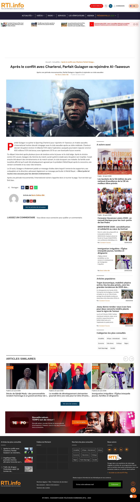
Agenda (90, 15)
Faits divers (110, 343)
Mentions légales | (42, 482)
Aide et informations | (52, 485)
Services (62, 15)
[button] (134, 24)
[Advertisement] (70, 43)
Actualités (27, 15)
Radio (50, 15)
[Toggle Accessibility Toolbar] (133, 490)
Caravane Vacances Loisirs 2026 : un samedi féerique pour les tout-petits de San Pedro (115, 220)
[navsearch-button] (106, 6)
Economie (101, 343)
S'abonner (114, 484)
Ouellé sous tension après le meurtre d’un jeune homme (46, 23)
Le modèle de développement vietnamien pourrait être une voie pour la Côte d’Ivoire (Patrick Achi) (25, 395)
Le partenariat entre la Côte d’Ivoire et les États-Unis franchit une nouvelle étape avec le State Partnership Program (76, 25)
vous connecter (52, 218)
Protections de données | (60, 482)
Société (113, 348)
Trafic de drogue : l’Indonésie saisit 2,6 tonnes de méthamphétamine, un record (12, 471)
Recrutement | (41, 485)
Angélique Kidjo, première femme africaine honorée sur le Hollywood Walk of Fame (12, 462)
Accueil (48, 62)
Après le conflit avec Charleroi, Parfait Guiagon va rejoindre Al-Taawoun (11, 451)
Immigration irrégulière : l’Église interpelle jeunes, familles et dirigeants (112, 251)
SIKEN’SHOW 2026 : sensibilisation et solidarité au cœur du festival (114, 228)
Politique (118, 343)
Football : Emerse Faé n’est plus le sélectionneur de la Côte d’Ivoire (15, 24)
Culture (125, 338)
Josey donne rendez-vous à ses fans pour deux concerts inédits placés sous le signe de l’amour (114, 309)
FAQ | (50, 482)
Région (126, 343)
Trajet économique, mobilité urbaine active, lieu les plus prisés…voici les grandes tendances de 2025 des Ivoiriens (114, 285)
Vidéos (40, 15)
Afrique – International (113, 338)
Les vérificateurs (76, 15)
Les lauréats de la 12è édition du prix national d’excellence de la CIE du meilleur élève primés (114, 181)
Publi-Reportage (103, 348)
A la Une (10, 367)
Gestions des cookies (43, 488)
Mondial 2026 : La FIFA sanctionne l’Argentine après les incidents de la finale (113, 394)
